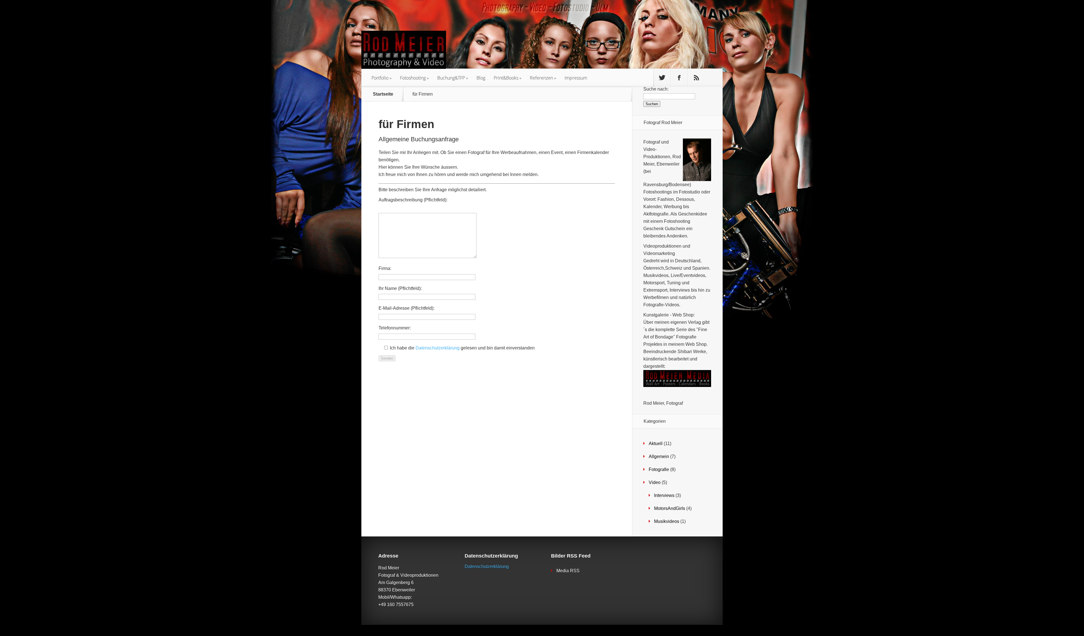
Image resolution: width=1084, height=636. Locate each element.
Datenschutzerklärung (438, 347)
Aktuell (656, 443)
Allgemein (659, 456)
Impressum (576, 78)
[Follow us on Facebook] (679, 78)
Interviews (664, 495)
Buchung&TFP (451, 78)
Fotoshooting (413, 78)
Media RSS (568, 570)
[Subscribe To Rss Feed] (696, 78)
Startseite (383, 94)
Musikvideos (666, 521)
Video (655, 482)
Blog (481, 78)
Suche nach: (655, 89)
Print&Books (506, 78)
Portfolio (379, 78)
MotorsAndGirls (669, 508)
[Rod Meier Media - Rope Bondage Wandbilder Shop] (677, 385)
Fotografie (659, 469)
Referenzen (541, 78)
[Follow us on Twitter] (662, 78)
